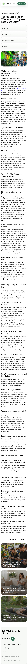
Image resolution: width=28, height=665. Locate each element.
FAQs (19, 644)
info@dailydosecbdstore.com (11, 648)
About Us (5, 660)
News (6, 12)
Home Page (6, 644)
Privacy (10, 660)
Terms (14, 660)
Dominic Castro (6, 28)
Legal (18, 660)
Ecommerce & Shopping (14, 12)
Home (2, 12)
